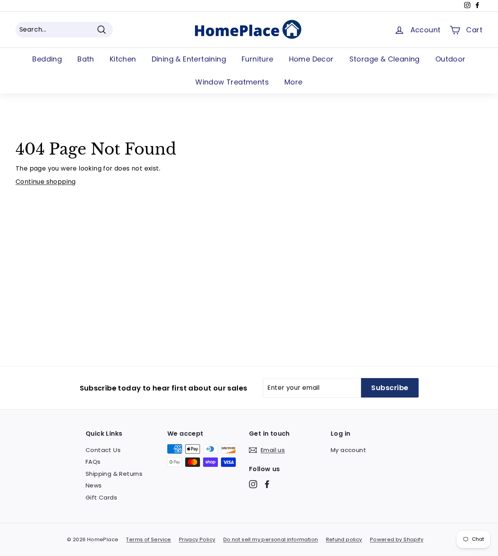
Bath (85, 59)
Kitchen (123, 59)
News (94, 485)
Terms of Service (148, 539)
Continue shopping (46, 181)
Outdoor (450, 59)
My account (348, 450)
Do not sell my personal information (270, 539)
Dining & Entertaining (189, 59)
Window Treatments (232, 82)
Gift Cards (101, 497)
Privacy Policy (197, 539)
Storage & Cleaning (384, 59)
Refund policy (344, 539)
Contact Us (103, 450)
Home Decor (311, 59)
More (293, 82)
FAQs (93, 461)
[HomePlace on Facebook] (267, 484)
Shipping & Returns (114, 474)
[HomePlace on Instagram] (253, 484)
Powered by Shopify (396, 539)
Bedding (47, 59)
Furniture (258, 59)
